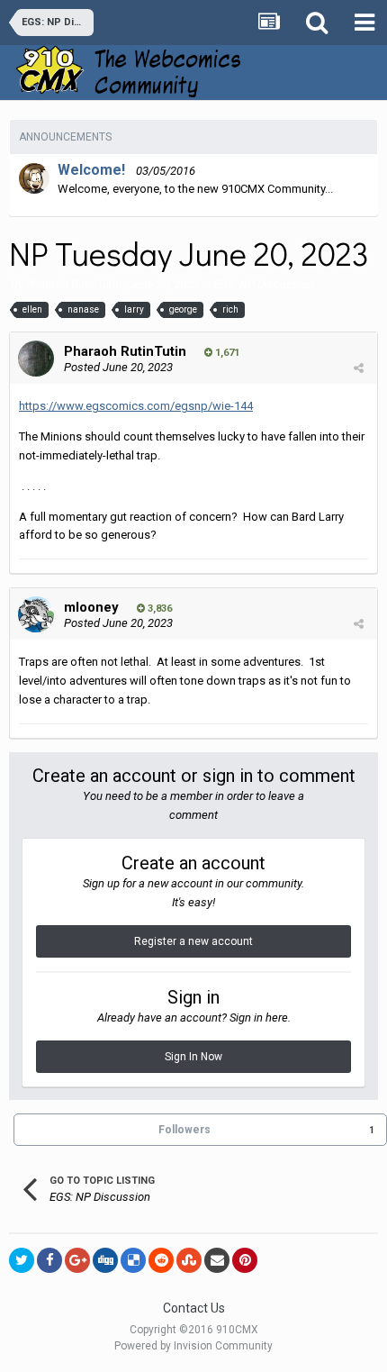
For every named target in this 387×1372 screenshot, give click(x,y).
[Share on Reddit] (161, 1260)
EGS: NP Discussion (263, 284)
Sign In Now (193, 1056)
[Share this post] (359, 368)
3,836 (158, 608)
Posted (118, 367)
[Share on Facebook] (49, 1260)
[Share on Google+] (77, 1260)
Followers (184, 1129)
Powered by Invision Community (193, 1346)
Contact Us (194, 1308)
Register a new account (193, 941)
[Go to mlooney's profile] (36, 614)
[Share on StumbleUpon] (189, 1260)
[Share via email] (217, 1260)
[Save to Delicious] (133, 1260)
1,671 (225, 353)
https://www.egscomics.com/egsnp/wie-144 (136, 406)
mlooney (91, 607)
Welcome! (91, 169)
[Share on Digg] (105, 1260)
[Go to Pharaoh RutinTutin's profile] (36, 359)
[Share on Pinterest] (244, 1260)
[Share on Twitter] (21, 1260)
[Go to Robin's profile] (34, 178)
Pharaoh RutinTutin (74, 284)
